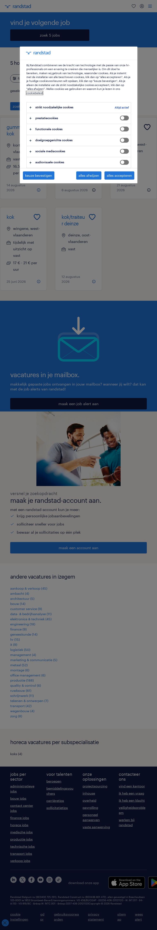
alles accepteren (119, 175)
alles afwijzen (88, 175)
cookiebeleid (34, 93)
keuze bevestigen (38, 175)
